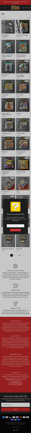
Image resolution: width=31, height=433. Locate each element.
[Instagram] (17, 430)
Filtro (4, 17)
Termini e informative (15, 427)
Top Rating (19, 384)
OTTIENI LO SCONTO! (15, 230)
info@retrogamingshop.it (17, 382)
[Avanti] (22, 255)
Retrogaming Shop (13, 422)
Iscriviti (15, 409)
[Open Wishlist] (26, 7)
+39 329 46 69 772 (24, 313)
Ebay (28, 329)
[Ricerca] (4, 7)
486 (19, 255)
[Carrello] (29, 7)
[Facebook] (14, 430)
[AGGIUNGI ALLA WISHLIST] (3, 21)
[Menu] (1, 8)
